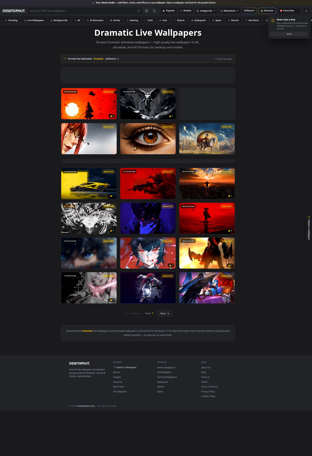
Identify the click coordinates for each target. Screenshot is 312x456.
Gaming (134, 20)
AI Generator (96, 20)
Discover (269, 10)
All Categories (120, 391)
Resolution (230, 10)
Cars (164, 20)
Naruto (235, 20)
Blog (203, 372)
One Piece (253, 20)
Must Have (118, 386)
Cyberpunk (200, 20)
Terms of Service (209, 386)
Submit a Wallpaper (126, 367)
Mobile (187, 10)
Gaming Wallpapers (167, 377)
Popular (170, 10)
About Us (205, 367)
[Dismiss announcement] (276, 3)
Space (218, 20)
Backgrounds (61, 20)
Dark (150, 20)
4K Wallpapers (164, 372)
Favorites (290, 10)
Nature (181, 20)
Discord (205, 377)
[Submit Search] (154, 10)
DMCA (204, 381)
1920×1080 (295, 20)
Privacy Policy (208, 391)
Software (249, 10)
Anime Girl (274, 20)
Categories (206, 10)
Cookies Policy (208, 396)
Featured (117, 381)
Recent (116, 372)
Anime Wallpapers (166, 367)
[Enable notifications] (306, 11)
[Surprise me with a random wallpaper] (146, 10)
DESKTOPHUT (79, 363)
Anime (116, 20)
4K (78, 20)
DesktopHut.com (86, 405)
